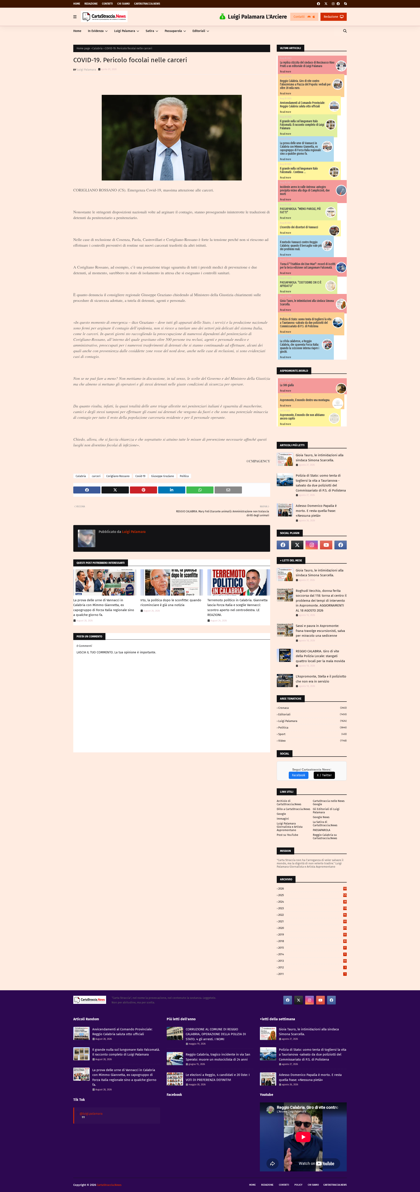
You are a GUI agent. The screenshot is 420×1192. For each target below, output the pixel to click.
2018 (312, 941)
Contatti (107, 3)
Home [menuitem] (77, 31)
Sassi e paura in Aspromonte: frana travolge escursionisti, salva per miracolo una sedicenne (320, 631)
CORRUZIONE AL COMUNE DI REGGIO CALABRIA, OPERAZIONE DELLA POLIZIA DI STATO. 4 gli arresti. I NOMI (216, 1034)
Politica (184, 476)
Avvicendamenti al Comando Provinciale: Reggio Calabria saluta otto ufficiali (302, 104)
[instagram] (333, 4)
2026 (312, 888)
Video (312, 740)
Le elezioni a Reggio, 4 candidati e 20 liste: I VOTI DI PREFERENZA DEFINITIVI (218, 1077)
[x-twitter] (326, 4)
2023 (312, 908)
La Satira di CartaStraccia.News (325, 823)
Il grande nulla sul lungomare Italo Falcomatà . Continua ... (299, 170)
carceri (96, 476)
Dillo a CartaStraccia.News (293, 809)
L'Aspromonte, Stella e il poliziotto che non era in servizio (321, 678)
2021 (312, 921)
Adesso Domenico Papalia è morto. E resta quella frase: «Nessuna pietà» (316, 511)
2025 (312, 895)
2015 (312, 947)
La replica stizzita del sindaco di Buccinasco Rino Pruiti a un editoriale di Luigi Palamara (307, 64)
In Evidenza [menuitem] (96, 31)
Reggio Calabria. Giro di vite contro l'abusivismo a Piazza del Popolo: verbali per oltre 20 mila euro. (305, 84)
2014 (312, 954)
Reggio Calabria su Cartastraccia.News (325, 836)
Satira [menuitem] (150, 31)
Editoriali (312, 714)
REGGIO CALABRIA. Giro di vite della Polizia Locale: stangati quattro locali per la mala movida (320, 656)
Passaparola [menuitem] (173, 31)
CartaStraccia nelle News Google (329, 802)
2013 (312, 960)
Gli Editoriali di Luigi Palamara (326, 810)
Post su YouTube (287, 835)
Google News (321, 817)
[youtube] (326, 545)
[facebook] (318, 4)
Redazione (91, 3)
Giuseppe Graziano (162, 476)
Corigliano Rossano (118, 476)
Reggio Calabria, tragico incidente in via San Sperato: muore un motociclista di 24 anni (218, 1056)
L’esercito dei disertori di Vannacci (299, 227)
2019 (312, 934)
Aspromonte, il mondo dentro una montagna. (305, 400)
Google (281, 813)
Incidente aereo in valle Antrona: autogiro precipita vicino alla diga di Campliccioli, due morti (305, 190)
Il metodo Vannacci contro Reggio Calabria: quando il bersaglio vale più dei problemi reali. (301, 245)
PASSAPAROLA (321, 830)
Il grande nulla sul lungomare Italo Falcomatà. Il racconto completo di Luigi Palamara (302, 124)
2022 (312, 914)
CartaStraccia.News (147, 3)
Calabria (97, 48)
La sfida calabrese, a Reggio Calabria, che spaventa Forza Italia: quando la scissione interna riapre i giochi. (299, 346)
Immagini (283, 818)
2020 (312, 928)
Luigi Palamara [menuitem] (124, 31)
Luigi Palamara (86, 69)
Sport (312, 734)
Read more (285, 71)
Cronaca (312, 707)
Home (76, 3)
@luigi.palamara (91, 1114)
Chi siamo (123, 3)
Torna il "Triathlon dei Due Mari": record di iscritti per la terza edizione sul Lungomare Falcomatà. (307, 265)
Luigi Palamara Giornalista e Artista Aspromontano (290, 827)
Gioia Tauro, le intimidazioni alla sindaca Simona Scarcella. (319, 457)
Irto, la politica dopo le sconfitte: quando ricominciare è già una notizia (170, 602)
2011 (312, 974)
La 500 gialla (287, 385)
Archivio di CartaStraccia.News (289, 802)
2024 (312, 901)
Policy (298, 1184)
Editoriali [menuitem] (198, 31)
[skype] (345, 4)
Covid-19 (140, 476)
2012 (312, 967)
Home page (83, 48)
